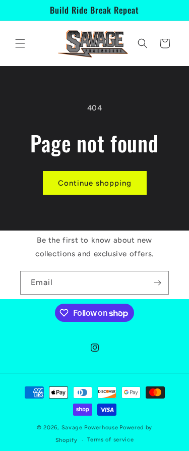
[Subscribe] (157, 283)
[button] (20, 43)
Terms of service (110, 439)
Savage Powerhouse (89, 427)
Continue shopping (95, 183)
